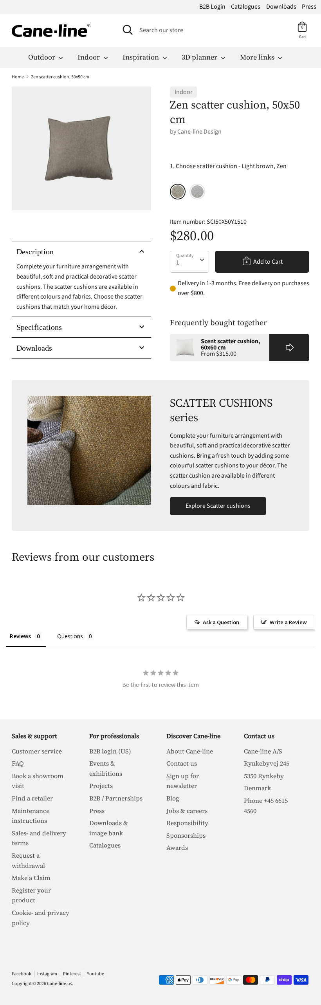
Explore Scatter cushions (218, 506)
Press (309, 6)
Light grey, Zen (197, 191)
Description (35, 251)
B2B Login (212, 6)
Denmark (257, 788)
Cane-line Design (199, 131)
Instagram (47, 974)
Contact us (181, 763)
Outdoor (42, 57)
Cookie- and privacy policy (40, 917)
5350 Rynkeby (264, 775)
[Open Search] (127, 30)
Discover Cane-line (193, 736)
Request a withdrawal (28, 860)
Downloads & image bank (108, 827)
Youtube (95, 974)
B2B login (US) (110, 751)
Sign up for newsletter (182, 780)
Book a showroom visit (37, 780)
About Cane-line (189, 751)
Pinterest (72, 974)
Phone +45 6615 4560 (266, 805)
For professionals (114, 736)
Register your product (31, 895)
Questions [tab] (70, 636)
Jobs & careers (186, 810)
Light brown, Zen (178, 191)
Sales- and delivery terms (39, 838)
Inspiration (141, 57)
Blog (172, 798)
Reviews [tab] (20, 636)
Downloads (281, 6)
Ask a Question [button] (221, 622)
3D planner (200, 57)
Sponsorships (186, 835)
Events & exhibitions (105, 768)
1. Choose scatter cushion (228, 166)
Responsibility (187, 822)
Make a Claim (31, 877)
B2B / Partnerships (115, 798)
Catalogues (245, 6)
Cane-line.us (59, 983)
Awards (177, 847)
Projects (101, 785)
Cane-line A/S (263, 751)
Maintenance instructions (30, 815)
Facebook (21, 974)
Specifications (39, 327)
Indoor (89, 57)
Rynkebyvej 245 (266, 763)
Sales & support (34, 736)
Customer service (37, 751)
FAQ (18, 763)
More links (258, 57)
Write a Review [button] (288, 622)
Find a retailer (32, 798)
